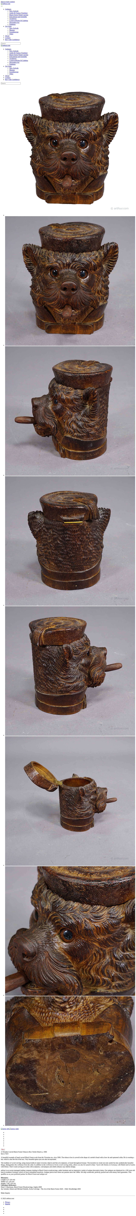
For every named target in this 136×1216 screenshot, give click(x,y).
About (7, 36)
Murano (12, 30)
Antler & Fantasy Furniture (18, 13)
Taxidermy (13, 19)
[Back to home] (5, 4)
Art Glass (8, 26)
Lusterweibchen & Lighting (18, 20)
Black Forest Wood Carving (18, 15)
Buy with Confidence (12, 40)
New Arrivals (13, 11)
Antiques (8, 9)
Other (11, 34)
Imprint (7, 1204)
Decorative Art (14, 22)
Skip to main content (8, 2)
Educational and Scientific (18, 17)
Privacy (7, 1202)
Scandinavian (13, 32)
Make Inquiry (5, 1193)
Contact (7, 38)
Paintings (12, 24)
